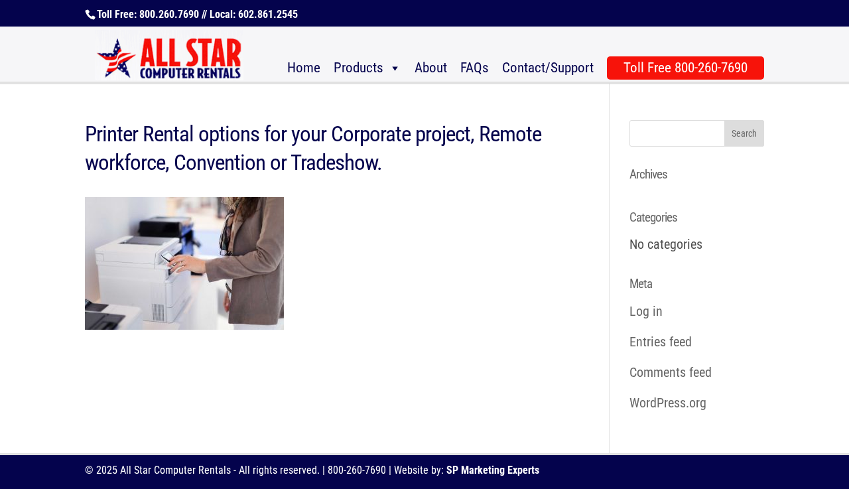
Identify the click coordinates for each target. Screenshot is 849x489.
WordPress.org (667, 403)
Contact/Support (548, 68)
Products (358, 68)
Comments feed (670, 372)
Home (303, 68)
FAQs (474, 68)
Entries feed (660, 342)
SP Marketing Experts (492, 470)
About (431, 68)
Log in (646, 311)
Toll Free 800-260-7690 (685, 68)
